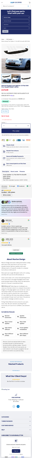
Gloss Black (5, 112)
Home (2, 39)
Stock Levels (14, 171)
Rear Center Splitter (8, 322)
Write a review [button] (7, 195)
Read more (27, 106)
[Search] (29, 6)
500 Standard (9, 39)
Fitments (22, 171)
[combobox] (16, 6)
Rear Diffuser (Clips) (9, 334)
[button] (2, 2)
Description (5, 171)
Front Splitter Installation (24, 328)
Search (5, 31)
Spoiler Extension (23, 316)
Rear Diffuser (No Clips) (24, 334)
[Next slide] (18, 406)
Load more (16, 250)
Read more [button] (4, 214)
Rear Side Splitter (23, 322)
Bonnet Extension (8, 316)
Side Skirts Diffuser (8, 328)
